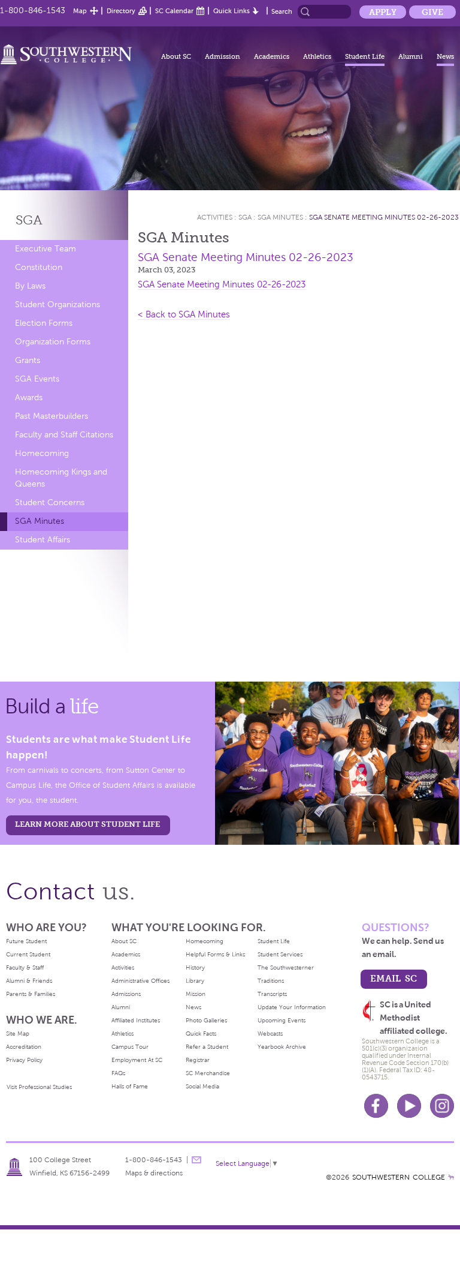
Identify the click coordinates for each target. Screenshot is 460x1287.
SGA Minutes (39, 521)
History (195, 967)
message (196, 1159)
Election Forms (43, 323)
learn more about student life (87, 824)
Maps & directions (154, 1173)
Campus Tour (130, 1046)
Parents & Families (30, 994)
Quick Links (231, 10)
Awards (29, 397)
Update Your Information (292, 1007)
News (445, 56)
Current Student (28, 954)
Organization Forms (52, 341)
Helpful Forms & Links (215, 954)
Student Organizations (57, 304)
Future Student (26, 941)
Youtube (409, 1106)
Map (80, 10)
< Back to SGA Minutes (184, 314)
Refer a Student (207, 1046)
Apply (383, 12)
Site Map (17, 1033)
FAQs (118, 1073)
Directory (121, 10)
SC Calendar (174, 10)
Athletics (317, 56)
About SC (176, 56)
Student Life (365, 56)
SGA (29, 219)
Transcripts (272, 994)
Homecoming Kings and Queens (61, 477)
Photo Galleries (206, 1020)
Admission (222, 56)
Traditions (271, 980)
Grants (27, 360)
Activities (214, 217)
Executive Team (45, 248)
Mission (195, 994)
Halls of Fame (129, 1086)
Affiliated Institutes (135, 1020)
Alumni (410, 56)
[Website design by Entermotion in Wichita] (451, 1177)
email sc (393, 978)
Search (281, 11)
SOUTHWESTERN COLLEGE (398, 1177)
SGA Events (37, 378)
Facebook (376, 1106)
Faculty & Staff (25, 967)
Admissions (126, 994)
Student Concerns (49, 502)
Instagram (442, 1106)
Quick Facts (201, 1033)
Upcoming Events (281, 1020)
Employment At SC (136, 1060)
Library (195, 980)
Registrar (198, 1060)
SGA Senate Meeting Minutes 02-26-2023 (384, 217)
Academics (271, 56)
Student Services (280, 954)
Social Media (202, 1086)
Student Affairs (42, 539)
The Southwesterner (286, 967)
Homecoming (42, 453)
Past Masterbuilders (51, 416)
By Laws (30, 285)
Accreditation (23, 1046)
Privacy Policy (24, 1060)
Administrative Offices (140, 980)
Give (432, 12)
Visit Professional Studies (39, 1087)
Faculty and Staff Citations (64, 434)
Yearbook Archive (282, 1046)
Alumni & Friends (29, 980)
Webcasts (270, 1033)
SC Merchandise (208, 1073)
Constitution (38, 267)
